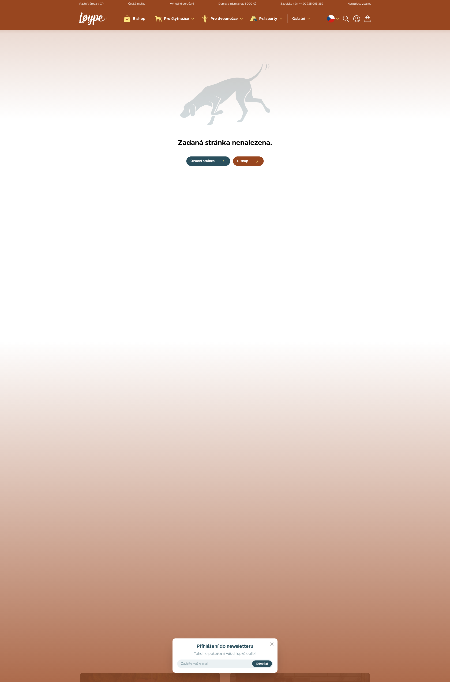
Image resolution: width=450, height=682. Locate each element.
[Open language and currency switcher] (331, 18)
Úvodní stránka (203, 161)
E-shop (242, 161)
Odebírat (262, 663)
